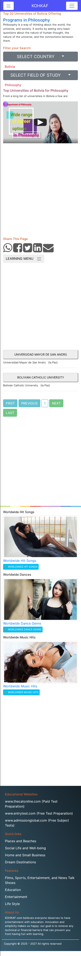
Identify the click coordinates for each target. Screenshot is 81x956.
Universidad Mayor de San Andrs (40, 354)
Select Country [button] (39, 56)
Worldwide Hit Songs (19, 561)
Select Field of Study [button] (38, 75)
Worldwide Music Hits (20, 686)
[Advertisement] (40, 191)
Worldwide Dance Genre (22, 623)
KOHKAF (40, 5)
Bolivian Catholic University (40, 377)
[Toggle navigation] (72, 6)
